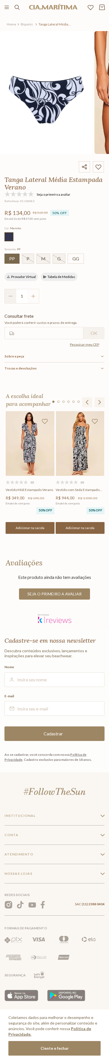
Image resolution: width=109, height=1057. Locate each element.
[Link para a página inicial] (11, 24)
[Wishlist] (90, 7)
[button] (8, 236)
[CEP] (43, 326)
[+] (33, 296)
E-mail (9, 696)
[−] (10, 296)
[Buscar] (17, 7)
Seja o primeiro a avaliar (54, 593)
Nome (9, 667)
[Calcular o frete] (94, 333)
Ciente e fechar (55, 1048)
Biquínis (27, 24)
